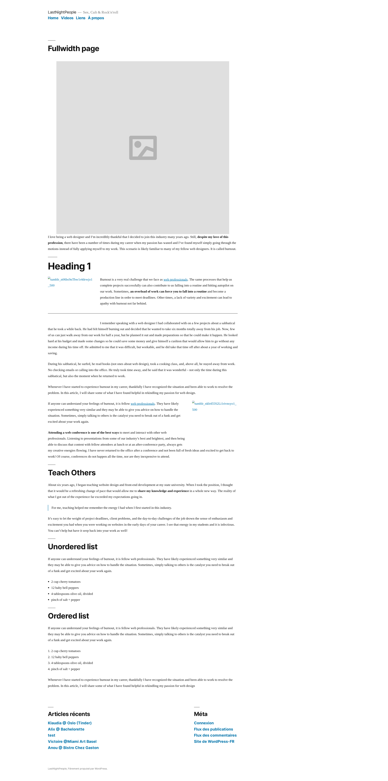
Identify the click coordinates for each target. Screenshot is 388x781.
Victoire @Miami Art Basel (72, 741)
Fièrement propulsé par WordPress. (87, 768)
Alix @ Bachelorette (66, 729)
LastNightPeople (62, 12)
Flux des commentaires (215, 735)
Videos (67, 18)
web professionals (176, 279)
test (51, 735)
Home (53, 18)
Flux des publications (213, 729)
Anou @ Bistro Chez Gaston (73, 747)
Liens (80, 18)
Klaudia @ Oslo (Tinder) (70, 723)
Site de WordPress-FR (214, 741)
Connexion (204, 723)
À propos (96, 18)
